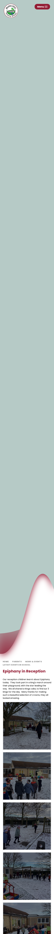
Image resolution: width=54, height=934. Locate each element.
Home (6, 661)
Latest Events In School (16, 665)
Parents (17, 661)
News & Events (33, 661)
